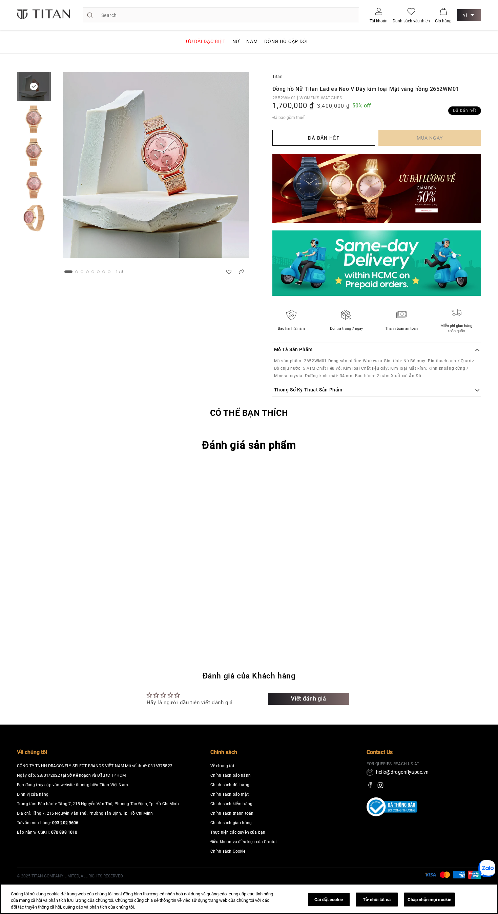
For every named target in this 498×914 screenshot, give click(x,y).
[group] (156, 165)
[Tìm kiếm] (89, 14)
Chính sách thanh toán (231, 813)
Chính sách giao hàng (231, 822)
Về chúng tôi (32, 752)
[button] (443, 11)
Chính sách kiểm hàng (231, 803)
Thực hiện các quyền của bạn (237, 832)
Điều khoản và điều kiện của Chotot (243, 841)
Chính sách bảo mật (229, 794)
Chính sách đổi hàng (229, 785)
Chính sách (223, 752)
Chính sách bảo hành (230, 775)
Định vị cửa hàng (33, 794)
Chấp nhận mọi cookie (430, 899)
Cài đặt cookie (328, 899)
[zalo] (486, 874)
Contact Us (380, 752)
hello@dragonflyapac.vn (402, 772)
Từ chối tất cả (377, 899)
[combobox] (221, 14)
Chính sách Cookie (228, 851)
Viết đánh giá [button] (308, 698)
